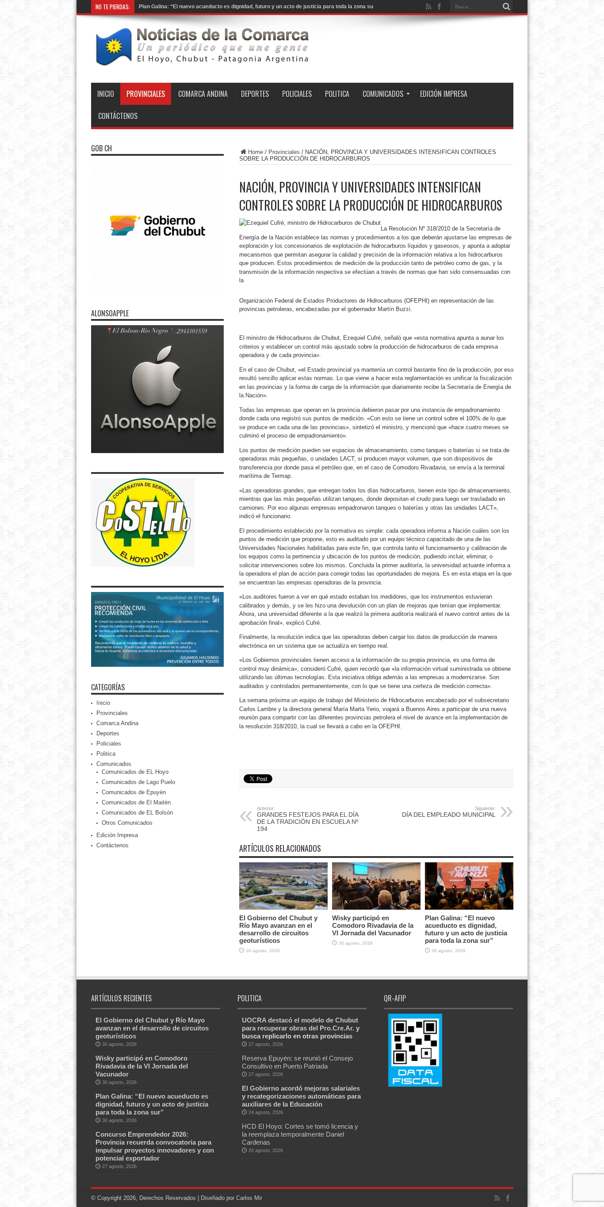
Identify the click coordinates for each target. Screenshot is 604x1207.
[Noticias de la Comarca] (201, 60)
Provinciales (145, 93)
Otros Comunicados (127, 822)
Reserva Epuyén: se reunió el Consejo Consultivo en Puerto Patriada (297, 1062)
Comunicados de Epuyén (134, 792)
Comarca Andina (203, 93)
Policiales (297, 93)
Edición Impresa (443, 93)
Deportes (255, 93)
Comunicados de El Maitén (136, 802)
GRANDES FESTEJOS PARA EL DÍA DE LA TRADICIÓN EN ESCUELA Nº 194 (307, 819)
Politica (337, 93)
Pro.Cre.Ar (336, 1028)
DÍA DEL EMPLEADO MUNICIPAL (449, 812)
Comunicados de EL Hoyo (135, 772)
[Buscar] (506, 6)
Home (255, 152)
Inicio (105, 93)
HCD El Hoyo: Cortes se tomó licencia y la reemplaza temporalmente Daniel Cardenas (300, 1134)
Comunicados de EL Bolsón (137, 812)
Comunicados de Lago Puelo (138, 782)
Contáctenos (118, 116)
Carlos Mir (249, 1198)
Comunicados (383, 93)
